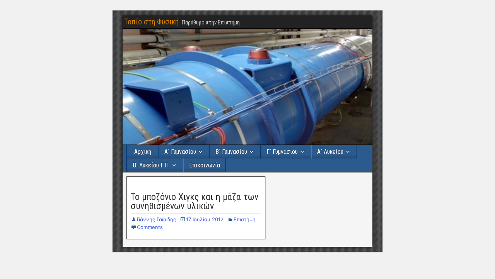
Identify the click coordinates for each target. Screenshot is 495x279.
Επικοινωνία (204, 165)
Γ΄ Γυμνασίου (282, 151)
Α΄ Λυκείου (330, 151)
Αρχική (142, 151)
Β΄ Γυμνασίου (231, 151)
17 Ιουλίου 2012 (205, 219)
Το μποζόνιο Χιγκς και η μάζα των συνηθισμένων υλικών (194, 201)
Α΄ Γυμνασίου (180, 151)
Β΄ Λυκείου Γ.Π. (151, 165)
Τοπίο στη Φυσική (151, 21)
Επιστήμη (245, 219)
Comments (150, 227)
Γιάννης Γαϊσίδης (156, 219)
